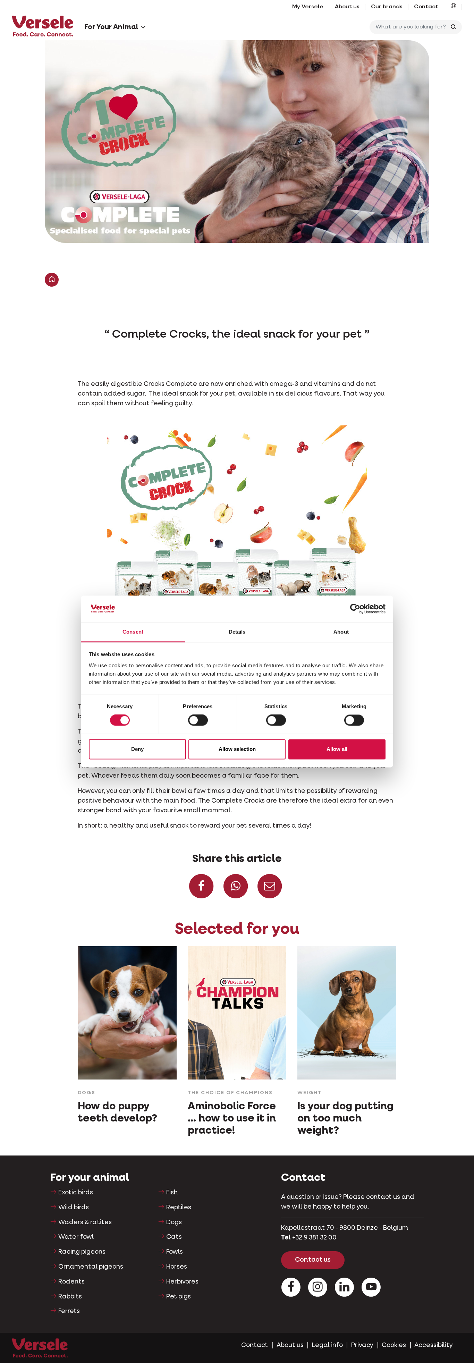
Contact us (313, 1260)
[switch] (198, 720)
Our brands (387, 7)
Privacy (362, 1345)
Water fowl (76, 1237)
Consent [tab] (132, 632)
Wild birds (73, 1207)
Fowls (174, 1252)
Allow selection (237, 749)
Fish (172, 1193)
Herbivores (182, 1282)
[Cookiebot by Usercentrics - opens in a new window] (355, 609)
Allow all (337, 749)
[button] (453, 7)
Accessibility (433, 1345)
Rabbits (70, 1297)
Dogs (174, 1222)
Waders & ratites (85, 1222)
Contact (426, 7)
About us (347, 7)
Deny (137, 749)
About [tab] (341, 632)
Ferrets (69, 1311)
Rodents (71, 1282)
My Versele (307, 7)
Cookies (394, 1345)
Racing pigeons (81, 1252)
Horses (176, 1267)
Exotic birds (75, 1193)
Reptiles (178, 1207)
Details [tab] (237, 632)
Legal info (327, 1345)
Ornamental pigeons (90, 1267)
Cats (174, 1237)
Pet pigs (178, 1297)
